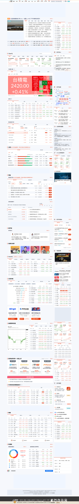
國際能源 (27, 259)
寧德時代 (37, 462)
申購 (50, 188)
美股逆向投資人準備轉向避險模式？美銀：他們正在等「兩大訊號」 (38, 34)
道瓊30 (21, 415)
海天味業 (37, 455)
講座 (56, 108)
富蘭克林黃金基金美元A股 (59, 243)
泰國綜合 (58, 431)
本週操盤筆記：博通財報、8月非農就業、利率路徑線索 (37, 28)
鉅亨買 (42, 1)
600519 (33, 451)
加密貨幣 (50, 56)
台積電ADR (59, 28)
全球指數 (10, 259)
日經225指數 (13, 263)
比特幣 (58, 49)
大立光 (37, 393)
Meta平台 (15, 419)
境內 (9, 183)
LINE (23, 43)
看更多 (51, 358)
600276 (33, 456)
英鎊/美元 (34, 345)
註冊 (68, 1)
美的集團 (37, 466)
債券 (17, 45)
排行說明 (50, 199)
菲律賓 (66, 460)
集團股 (26, 127)
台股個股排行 (23, 283)
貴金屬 (59, 245)
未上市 (42, 41)
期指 (23, 56)
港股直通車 (13, 470)
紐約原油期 (58, 45)
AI (29, 41)
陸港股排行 (33, 283)
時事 (48, 20)
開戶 (70, 244)
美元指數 (34, 330)
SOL (57, 378)
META (12, 419)
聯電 (35, 132)
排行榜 (15, 256)
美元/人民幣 (56, 333)
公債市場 (38, 259)
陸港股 (26, 1)
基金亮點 (58, 222)
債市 (34, 281)
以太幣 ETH (65, 362)
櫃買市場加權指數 (22, 58)
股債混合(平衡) (60, 231)
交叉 (41, 326)
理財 (25, 45)
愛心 (24, 41)
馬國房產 (47, 45)
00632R (12, 114)
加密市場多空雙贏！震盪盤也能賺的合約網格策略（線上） (63, 120)
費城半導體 (35, 271)
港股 (21, 71)
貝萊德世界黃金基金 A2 (34, 211)
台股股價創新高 (11, 283)
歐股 (28, 56)
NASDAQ (35, 267)
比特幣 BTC (56, 362)
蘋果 (14, 423)
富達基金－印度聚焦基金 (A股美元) (61, 233)
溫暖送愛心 (66, 500)
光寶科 (35, 137)
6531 (11, 393)
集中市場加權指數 (11, 58)
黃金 (19, 45)
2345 (11, 401)
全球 (35, 1)
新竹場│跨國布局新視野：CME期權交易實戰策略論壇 (63, 123)
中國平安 (37, 453)
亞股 (19, 56)
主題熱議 (67, 222)
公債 (46, 56)
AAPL (12, 423)
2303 (55, 290)
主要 (32, 326)
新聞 (17, 1)
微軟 (14, 425)
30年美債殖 (59, 35)
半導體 (30, 415)
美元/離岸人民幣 (35, 337)
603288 (33, 455)
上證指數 (12, 269)
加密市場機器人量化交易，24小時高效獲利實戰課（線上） (63, 114)
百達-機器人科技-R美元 (15, 196)
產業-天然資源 (60, 241)
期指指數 (15, 259)
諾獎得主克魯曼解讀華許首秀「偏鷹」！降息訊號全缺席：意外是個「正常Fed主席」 (38, 33)
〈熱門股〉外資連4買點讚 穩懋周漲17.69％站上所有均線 (38, 24)
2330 (55, 288)
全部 (20, 183)
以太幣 (58, 374)
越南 (69, 460)
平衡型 (31, 183)
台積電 (58, 26)
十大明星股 (12, 415)
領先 (9, 127)
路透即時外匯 (12, 323)
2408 (55, 296)
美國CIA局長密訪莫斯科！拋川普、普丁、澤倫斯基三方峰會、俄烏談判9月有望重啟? (38, 29)
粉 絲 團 (52, 500)
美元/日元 (34, 341)
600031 (33, 458)
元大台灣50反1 (17, 114)
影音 (51, 20)
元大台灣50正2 (17, 112)
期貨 (18, 281)
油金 (37, 56)
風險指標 (33, 259)
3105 (34, 397)
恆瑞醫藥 (37, 456)
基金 (29, 1)
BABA (12, 434)
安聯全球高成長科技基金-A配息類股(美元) (19, 188)
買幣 (41, 45)
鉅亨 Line (59, 500)
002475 (33, 464)
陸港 (35, 20)
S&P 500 (35, 269)
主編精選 (9, 21)
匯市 (26, 281)
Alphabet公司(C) (16, 427)
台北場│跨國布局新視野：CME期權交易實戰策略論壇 (63, 111)
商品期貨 (42, 43)
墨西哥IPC (58, 438)
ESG (17, 41)
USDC (58, 376)
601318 (33, 453)
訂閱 (49, 1)
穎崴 (14, 395)
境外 (13, 183)
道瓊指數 (35, 265)
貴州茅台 (37, 451)
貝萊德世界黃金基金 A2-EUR (35, 216)
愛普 (14, 393)
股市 (11, 281)
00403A (12, 105)
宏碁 (37, 401)
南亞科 (58, 296)
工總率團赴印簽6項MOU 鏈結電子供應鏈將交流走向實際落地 (38, 22)
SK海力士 (58, 33)
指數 (39, 43)
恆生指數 (12, 271)
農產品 (41, 56)
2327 (55, 299)
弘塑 (14, 399)
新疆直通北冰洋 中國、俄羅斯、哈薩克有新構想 (36, 31)
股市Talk (45, 41)
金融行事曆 (22, 45)
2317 (55, 292)
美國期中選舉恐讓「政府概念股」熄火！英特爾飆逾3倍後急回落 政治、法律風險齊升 (38, 36)
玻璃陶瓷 (9, 156)
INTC (12, 432)
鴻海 (57, 292)
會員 (11, 43)
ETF (51, 43)
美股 (22, 1)
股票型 (24, 183)
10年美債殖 (59, 37)
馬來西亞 (62, 460)
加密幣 (38, 1)
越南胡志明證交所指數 (14, 274)
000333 (33, 466)
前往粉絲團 (49, 470)
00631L (12, 112)
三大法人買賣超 (17, 283)
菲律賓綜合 (58, 427)
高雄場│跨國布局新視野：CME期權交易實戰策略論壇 (63, 117)
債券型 (28, 183)
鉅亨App (19, 43)
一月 (46, 283)
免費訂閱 (68, 404)
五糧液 (37, 460)
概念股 (22, 127)
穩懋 (37, 397)
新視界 (22, 41)
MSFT (12, 425)
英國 (60, 460)
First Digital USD (59, 380)
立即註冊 (12, 318)
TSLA (12, 429)
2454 (55, 305)
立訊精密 (37, 464)
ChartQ (49, 43)
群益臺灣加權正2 (17, 110)
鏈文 (45, 20)
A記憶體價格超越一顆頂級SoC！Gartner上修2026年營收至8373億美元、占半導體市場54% (38, 26)
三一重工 (37, 458)
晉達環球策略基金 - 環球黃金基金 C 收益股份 (38, 219)
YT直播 (26, 43)
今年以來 (49, 283)
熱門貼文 (10, 230)
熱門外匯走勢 (59, 322)
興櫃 (39, 41)
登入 (67, 1)
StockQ (45, 43)
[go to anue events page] (63, 1)
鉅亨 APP (62, 500)
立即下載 (26, 318)
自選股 (48, 41)
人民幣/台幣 (34, 334)
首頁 (14, 1)
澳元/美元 (34, 348)
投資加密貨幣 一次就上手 (15, 358)
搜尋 (36, 45)
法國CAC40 (36, 263)
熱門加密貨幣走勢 (59, 360)
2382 (55, 301)
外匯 (32, 1)
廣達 (57, 301)
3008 (34, 393)
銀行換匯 (59, 343)
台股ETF (51, 41)
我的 (15, 41)
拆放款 (44, 259)
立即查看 (22, 318)
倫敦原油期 (58, 44)
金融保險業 (10, 160)
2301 (34, 395)
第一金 (35, 142)
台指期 (37, 41)
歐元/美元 (34, 343)
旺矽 (14, 397)
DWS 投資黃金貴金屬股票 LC (35, 209)
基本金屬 (50, 259)
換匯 (27, 45)
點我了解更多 (35, 318)
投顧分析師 (11, 243)
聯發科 (58, 305)
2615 (34, 399)
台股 (19, 1)
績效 (50, 326)
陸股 (30, 71)
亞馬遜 (15, 421)
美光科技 (58, 30)
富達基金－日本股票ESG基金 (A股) (17, 192)
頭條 (26, 20)
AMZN (12, 421)
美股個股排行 (28, 283)
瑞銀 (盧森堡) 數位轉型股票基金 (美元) (18, 190)
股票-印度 (60, 235)
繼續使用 (58, 502)
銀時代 (27, 41)
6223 (11, 397)
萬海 (37, 399)
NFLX (12, 436)
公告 (62, 108)
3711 (55, 294)
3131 (11, 399)
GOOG (12, 427)
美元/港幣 (34, 339)
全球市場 (10, 278)
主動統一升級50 (17, 105)
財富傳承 (50, 45)
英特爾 (15, 432)
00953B (12, 116)
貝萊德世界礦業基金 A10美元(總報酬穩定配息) (61, 239)
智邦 (14, 401)
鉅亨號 (45, 1)
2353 (34, 401)
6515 (11, 395)
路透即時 (14, 45)
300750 (33, 462)
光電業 (9, 158)
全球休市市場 (62, 458)
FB (21, 43)
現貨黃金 (58, 47)
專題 (19, 41)
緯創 (57, 303)
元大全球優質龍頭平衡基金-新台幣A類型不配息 (61, 229)
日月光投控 (58, 294)
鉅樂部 (44, 45)
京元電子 (35, 135)
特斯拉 (15, 429)
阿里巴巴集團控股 (16, 434)
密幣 (48, 71)
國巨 (57, 299)
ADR (39, 415)
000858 (33, 460)
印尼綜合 (58, 429)
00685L (12, 110)
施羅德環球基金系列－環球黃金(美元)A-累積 (38, 214)
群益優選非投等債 (17, 116)
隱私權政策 (53, 502)
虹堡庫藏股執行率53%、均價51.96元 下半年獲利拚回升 (25, 18)
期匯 (42, 20)
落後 (12, 127)
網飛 (14, 436)
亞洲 (36, 326)
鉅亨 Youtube (55, 500)
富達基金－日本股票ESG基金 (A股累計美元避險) (20, 194)
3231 (55, 303)
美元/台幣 (43, 58)
